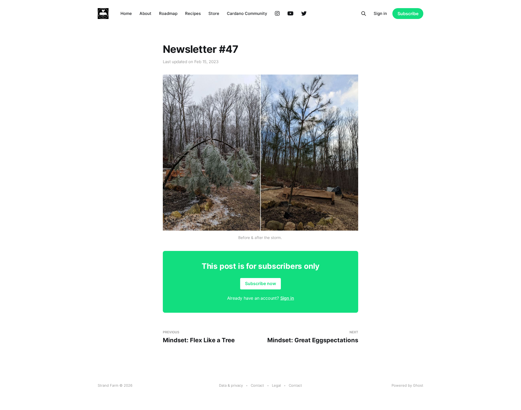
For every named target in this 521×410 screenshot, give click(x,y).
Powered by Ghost (407, 385)
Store (213, 13)
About (145, 13)
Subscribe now (260, 283)
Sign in (380, 13)
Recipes (193, 13)
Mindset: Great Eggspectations (312, 337)
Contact (257, 385)
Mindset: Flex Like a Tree (199, 337)
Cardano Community (247, 13)
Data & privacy (231, 385)
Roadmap (168, 13)
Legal (276, 385)
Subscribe (408, 13)
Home (126, 13)
